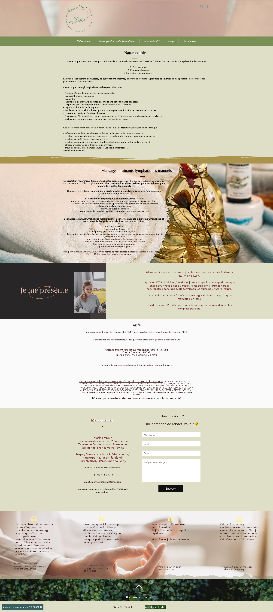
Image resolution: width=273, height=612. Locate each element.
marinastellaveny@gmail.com (106, 482)
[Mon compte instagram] (201, 7)
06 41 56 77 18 (105, 474)
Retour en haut (138, 597)
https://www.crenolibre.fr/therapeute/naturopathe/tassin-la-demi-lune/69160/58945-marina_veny (103, 458)
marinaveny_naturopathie (102, 489)
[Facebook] (208, 7)
